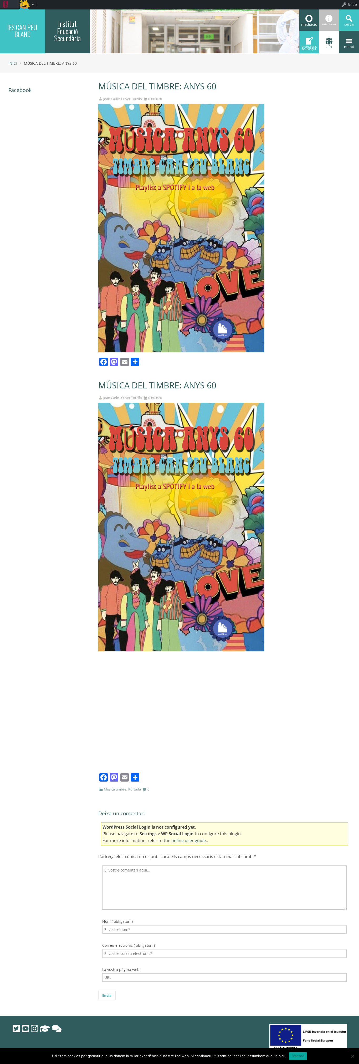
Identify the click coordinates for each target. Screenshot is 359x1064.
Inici (12, 63)
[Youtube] (25, 1028)
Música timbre (115, 789)
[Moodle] (45, 1028)
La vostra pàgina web (121, 969)
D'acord (298, 1056)
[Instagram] (34, 1028)
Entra (352, 4)
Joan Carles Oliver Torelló (122, 99)
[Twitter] (16, 1028)
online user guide (188, 840)
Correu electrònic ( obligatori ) (128, 945)
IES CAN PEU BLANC (22, 30)
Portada (134, 789)
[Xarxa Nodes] (56, 1028)
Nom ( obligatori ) (117, 921)
